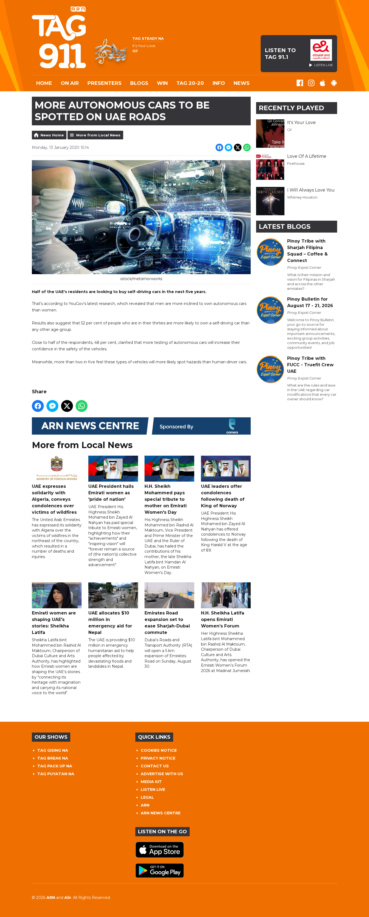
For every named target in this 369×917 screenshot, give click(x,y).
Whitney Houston (302, 197)
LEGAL (147, 797)
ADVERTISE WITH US (162, 773)
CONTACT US (155, 766)
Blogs (139, 83)
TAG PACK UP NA (54, 766)
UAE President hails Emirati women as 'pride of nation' (111, 493)
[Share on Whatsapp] (247, 147)
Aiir (67, 897)
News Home (52, 135)
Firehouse (296, 163)
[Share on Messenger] (228, 147)
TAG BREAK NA (52, 758)
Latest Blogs (284, 226)
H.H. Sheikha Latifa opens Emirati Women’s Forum (222, 619)
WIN (162, 83)
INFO (219, 83)
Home (44, 83)
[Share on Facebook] (219, 147)
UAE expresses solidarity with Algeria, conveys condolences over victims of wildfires (54, 499)
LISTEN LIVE (153, 789)
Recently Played (291, 108)
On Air (70, 83)
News (242, 83)
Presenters (105, 83)
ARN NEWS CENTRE (160, 813)
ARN (145, 805)
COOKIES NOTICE (159, 750)
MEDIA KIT (151, 781)
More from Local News (98, 135)
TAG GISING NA (52, 750)
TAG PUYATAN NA (55, 773)
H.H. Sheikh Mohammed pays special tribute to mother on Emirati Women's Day (166, 499)
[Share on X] (237, 147)
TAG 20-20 (190, 83)
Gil (289, 129)
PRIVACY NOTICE (158, 758)
